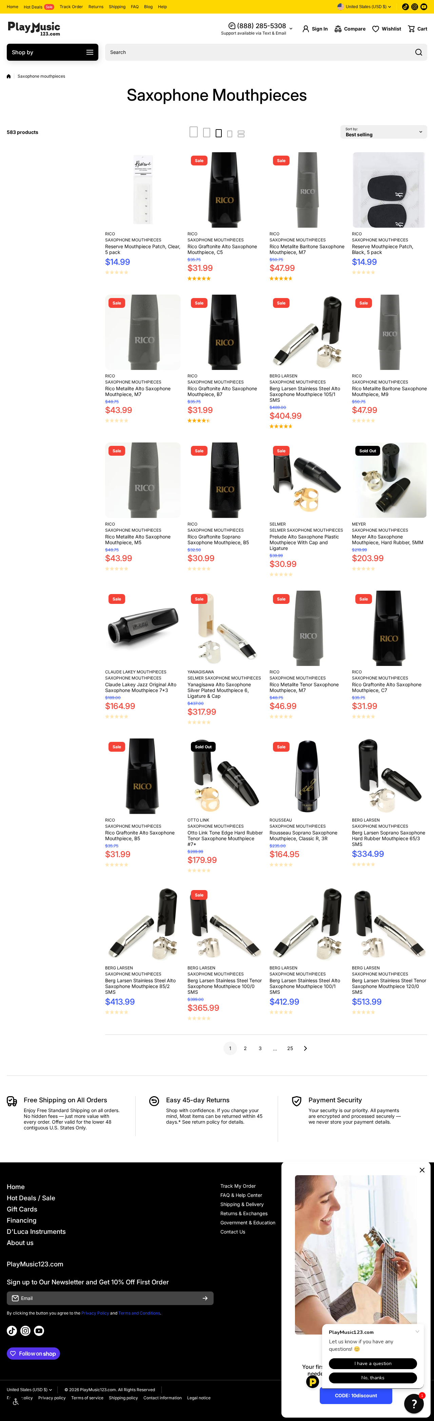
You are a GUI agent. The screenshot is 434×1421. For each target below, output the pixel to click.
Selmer (278, 524)
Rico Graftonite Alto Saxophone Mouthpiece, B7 (222, 391)
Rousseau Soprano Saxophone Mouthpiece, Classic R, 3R (303, 835)
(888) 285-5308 (261, 26)
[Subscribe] (205, 1298)
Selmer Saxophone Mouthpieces (306, 530)
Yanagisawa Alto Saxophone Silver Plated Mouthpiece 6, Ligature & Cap (219, 690)
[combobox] (266, 52)
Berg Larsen (283, 375)
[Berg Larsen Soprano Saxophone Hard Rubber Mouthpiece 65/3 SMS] (390, 776)
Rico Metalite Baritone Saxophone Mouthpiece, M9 (389, 391)
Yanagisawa (201, 671)
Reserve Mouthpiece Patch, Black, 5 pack (382, 249)
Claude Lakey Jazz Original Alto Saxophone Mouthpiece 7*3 (140, 687)
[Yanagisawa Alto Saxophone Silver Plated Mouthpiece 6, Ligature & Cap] (225, 628)
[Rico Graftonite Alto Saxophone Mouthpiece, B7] (225, 332)
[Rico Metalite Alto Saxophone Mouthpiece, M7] (143, 332)
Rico (110, 233)
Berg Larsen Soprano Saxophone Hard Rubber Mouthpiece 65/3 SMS (388, 838)
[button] (417, 28)
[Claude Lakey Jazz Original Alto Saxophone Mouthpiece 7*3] (143, 628)
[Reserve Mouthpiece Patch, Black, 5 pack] (390, 190)
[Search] (418, 52)
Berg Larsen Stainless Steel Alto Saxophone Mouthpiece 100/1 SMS (305, 986)
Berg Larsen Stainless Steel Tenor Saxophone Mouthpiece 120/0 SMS (389, 986)
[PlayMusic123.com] (34, 28)
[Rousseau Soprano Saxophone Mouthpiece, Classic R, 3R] (307, 776)
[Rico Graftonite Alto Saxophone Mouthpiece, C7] (390, 628)
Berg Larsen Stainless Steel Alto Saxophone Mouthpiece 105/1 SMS (305, 394)
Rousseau (281, 820)
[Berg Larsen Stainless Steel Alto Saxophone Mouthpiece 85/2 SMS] (143, 924)
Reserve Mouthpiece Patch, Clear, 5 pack (142, 249)
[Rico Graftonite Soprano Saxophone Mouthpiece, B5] (225, 480)
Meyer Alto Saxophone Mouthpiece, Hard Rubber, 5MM (387, 539)
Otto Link (198, 820)
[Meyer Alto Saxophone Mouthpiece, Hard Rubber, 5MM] (390, 480)
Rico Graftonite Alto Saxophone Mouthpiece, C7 (386, 687)
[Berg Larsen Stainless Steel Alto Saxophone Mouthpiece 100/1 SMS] (307, 924)
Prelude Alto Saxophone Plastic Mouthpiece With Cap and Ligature (304, 542)
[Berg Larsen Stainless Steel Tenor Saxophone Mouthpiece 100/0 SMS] (225, 924)
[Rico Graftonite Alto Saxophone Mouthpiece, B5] (143, 776)
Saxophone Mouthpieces (133, 239)
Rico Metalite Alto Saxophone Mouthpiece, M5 (138, 539)
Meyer (359, 524)
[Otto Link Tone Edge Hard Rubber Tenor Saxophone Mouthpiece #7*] (225, 776)
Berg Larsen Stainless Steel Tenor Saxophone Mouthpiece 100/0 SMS (225, 986)
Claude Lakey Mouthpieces (135, 671)
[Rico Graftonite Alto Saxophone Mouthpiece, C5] (225, 190)
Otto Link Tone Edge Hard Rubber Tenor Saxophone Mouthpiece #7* (225, 838)
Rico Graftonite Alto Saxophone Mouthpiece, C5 (222, 249)
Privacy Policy (95, 1313)
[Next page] (303, 1048)
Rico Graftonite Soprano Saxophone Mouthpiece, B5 (218, 539)
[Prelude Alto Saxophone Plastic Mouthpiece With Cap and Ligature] (307, 480)
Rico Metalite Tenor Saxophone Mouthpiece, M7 (304, 687)
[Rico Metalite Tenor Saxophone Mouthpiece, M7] (307, 628)
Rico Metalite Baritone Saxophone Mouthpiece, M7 (307, 249)
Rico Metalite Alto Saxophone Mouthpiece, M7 (138, 391)
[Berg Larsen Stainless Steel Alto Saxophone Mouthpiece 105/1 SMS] (307, 332)
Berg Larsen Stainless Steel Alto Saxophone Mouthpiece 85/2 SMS (140, 986)
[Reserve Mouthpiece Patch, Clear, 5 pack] (143, 190)
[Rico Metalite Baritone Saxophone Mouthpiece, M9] (390, 332)
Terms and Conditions (139, 1313)
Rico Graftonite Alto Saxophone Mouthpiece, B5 (140, 835)
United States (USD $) (27, 1389)
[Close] (422, 1170)
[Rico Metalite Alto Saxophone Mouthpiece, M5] (143, 480)
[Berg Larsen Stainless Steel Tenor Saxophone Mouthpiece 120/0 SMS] (390, 924)
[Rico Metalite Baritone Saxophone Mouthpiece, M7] (307, 190)
